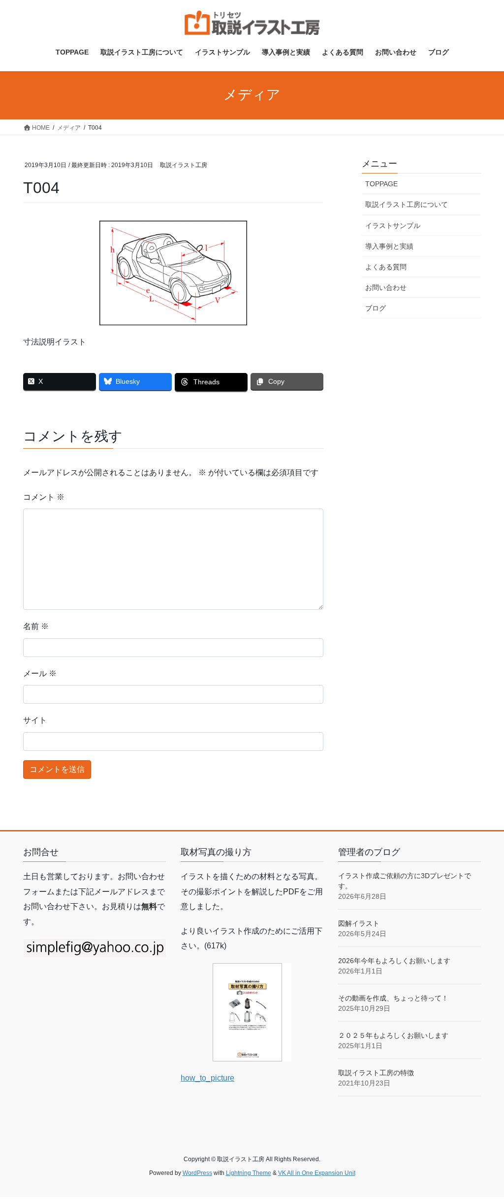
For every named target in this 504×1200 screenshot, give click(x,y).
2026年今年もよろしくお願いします (394, 961)
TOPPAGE (381, 184)
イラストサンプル (392, 225)
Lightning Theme (248, 1173)
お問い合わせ (386, 287)
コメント (43, 497)
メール (40, 673)
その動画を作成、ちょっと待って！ (393, 998)
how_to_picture (207, 1078)
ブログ (375, 308)
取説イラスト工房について (406, 204)
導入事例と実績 (389, 246)
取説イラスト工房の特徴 (376, 1073)
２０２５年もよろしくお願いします (393, 1035)
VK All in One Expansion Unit (316, 1173)
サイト (35, 720)
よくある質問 (386, 267)
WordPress (197, 1173)
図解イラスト (358, 923)
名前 (36, 626)
